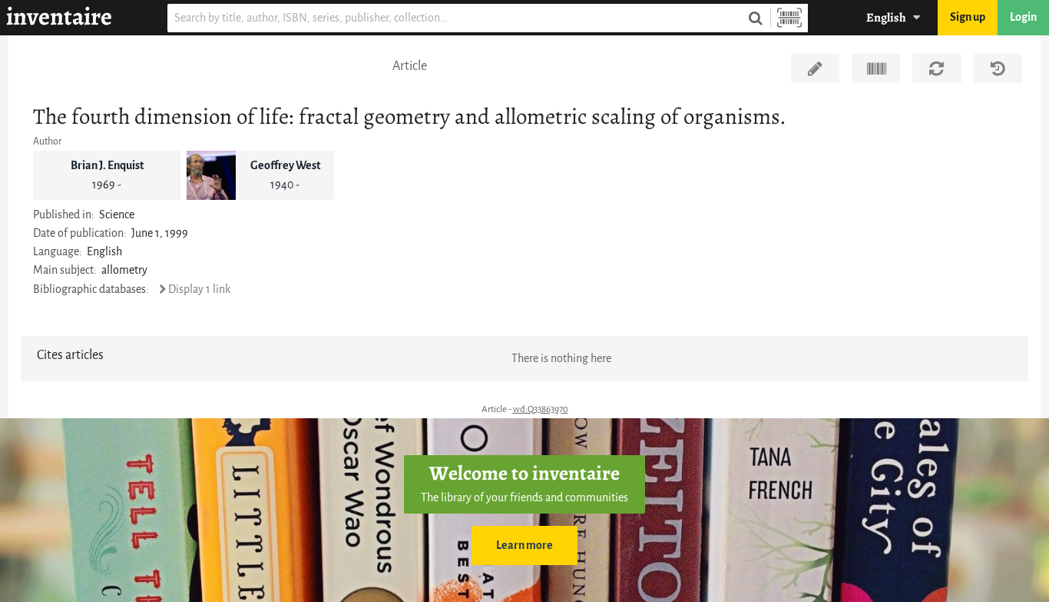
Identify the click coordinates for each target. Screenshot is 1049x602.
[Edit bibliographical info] (815, 68)
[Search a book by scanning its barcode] (789, 18)
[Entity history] (998, 68)
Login (1023, 17)
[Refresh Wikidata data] (936, 68)
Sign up (967, 17)
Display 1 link (199, 289)
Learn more (524, 545)
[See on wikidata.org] (876, 68)
